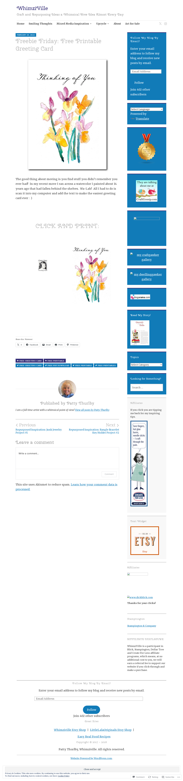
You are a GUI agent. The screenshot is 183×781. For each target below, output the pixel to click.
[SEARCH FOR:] (146, 387)
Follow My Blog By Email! (91, 683)
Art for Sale (132, 23)
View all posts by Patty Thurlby (92, 410)
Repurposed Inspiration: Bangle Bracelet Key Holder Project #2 (94, 428)
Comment (109, 474)
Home (20, 23)
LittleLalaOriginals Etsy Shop (111, 730)
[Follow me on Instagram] (165, 22)
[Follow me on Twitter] (160, 22)
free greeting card (30, 361)
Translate (142, 118)
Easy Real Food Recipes (94, 736)
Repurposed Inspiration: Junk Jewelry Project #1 (39, 428)
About (117, 23)
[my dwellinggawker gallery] (146, 277)
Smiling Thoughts (40, 23)
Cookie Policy (63, 776)
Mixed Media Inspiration (72, 23)
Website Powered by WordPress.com (91, 758)
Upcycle (101, 23)
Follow (139, 82)
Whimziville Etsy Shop (70, 730)
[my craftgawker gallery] (146, 257)
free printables (107, 365)
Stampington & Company (141, 625)
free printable (56, 361)
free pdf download (58, 365)
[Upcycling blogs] (146, 149)
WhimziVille (32, 8)
